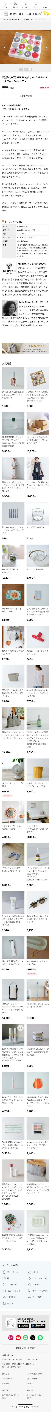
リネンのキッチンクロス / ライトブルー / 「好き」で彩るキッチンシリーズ (38, 612)
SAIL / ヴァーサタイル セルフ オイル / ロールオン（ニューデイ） (12, 1100)
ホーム (5, 7)
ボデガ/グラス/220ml (35, 527)
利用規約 (30, 1383)
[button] (4, 48)
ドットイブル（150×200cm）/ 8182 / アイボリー (37, 829)
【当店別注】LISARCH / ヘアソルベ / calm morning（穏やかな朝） (38, 1052)
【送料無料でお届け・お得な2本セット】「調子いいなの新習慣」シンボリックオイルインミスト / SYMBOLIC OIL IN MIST (12, 1055)
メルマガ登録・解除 (34, 1374)
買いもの (15, 7)
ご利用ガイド (7, 1379)
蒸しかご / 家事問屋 (35, 569)
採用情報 (30, 1390)
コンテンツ (25, 7)
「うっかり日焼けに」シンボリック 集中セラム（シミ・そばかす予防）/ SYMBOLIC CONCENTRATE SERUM (38, 874)
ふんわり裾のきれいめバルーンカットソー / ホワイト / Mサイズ (38, 693)
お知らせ (5, 1374)
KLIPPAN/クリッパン (24, 226)
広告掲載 (5, 1383)
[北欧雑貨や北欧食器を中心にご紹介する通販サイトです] (25, 13)
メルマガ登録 (25, 96)
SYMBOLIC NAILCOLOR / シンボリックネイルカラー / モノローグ (13, 395)
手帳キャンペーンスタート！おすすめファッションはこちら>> (24, 19)
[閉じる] (32, 1406)
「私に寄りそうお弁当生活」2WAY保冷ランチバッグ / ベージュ (13, 693)
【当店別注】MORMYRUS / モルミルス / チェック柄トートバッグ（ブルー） (13, 1238)
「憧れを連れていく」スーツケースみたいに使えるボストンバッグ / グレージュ (13, 735)
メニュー (46, 7)
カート (36, 7)
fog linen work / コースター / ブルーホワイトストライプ (13, 530)
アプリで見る (24, 1407)
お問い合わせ (32, 1379)
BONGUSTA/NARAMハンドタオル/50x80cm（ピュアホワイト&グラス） (12, 1145)
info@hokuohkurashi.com (12, 1359)
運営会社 (5, 1390)
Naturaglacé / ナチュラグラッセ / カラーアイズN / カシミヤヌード (37, 1145)
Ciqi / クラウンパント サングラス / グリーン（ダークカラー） (38, 919)
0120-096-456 (33, 1359)
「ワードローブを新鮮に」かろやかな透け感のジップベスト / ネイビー (38, 485)
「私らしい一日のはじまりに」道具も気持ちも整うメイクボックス (37, 440)
